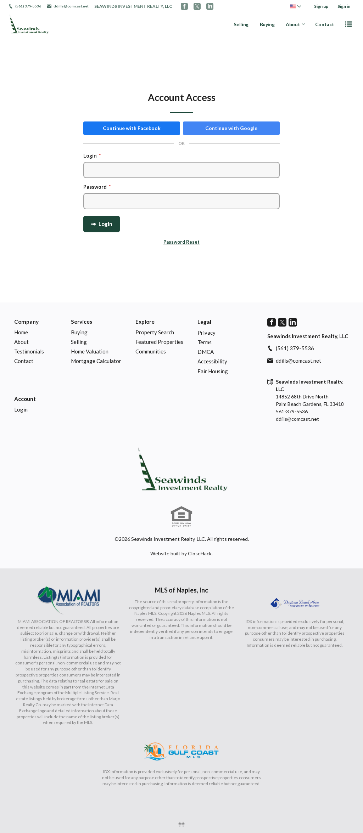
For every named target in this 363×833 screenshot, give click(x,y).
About (293, 24)
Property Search (154, 332)
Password (97, 187)
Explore (145, 321)
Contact (324, 24)
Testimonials (29, 351)
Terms (204, 342)
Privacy (206, 332)
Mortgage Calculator (96, 361)
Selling (241, 24)
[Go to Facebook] (184, 6)
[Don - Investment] (181, 469)
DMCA (205, 351)
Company (26, 321)
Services (81, 321)
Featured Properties (159, 342)
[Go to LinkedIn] (209, 6)
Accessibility (212, 361)
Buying (267, 24)
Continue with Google (231, 128)
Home (21, 332)
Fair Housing (212, 371)
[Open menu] (348, 24)
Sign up (321, 6)
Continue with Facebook (132, 128)
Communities (150, 351)
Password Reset (181, 242)
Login (92, 156)
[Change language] (295, 6)
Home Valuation (89, 351)
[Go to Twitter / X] (197, 6)
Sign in (343, 6)
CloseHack (200, 553)
